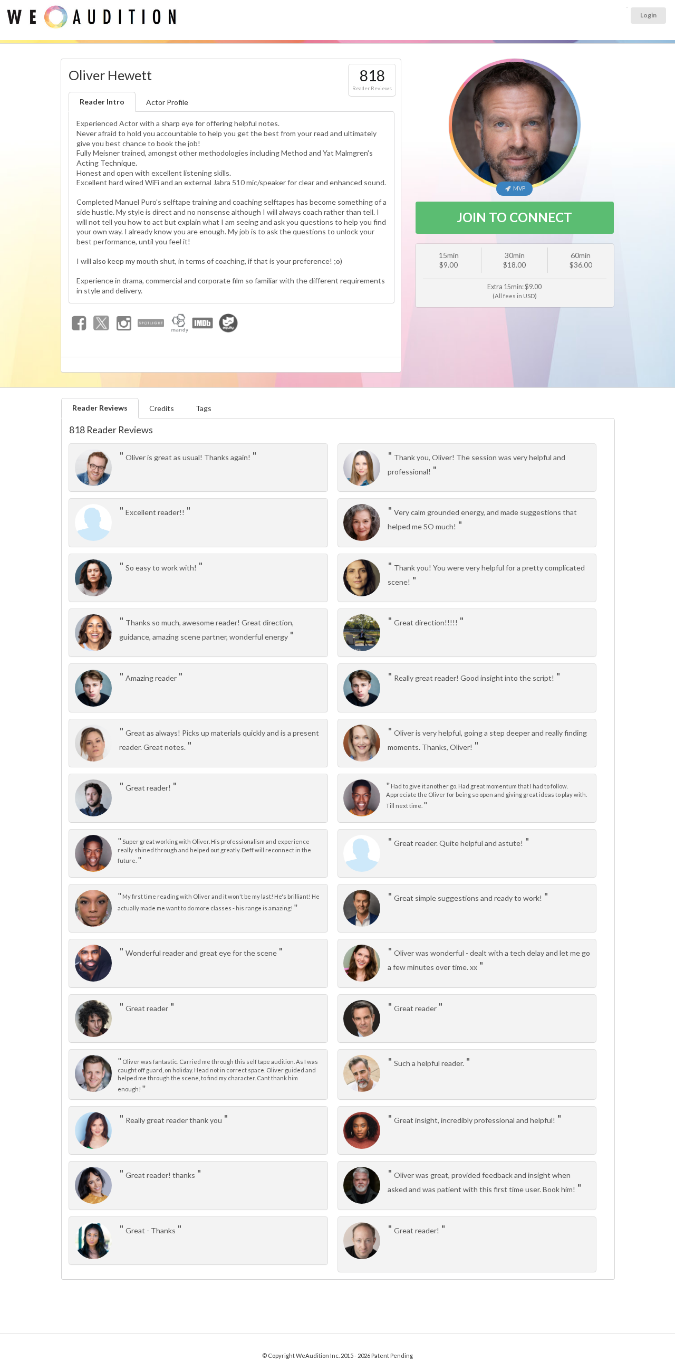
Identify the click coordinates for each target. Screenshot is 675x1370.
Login (648, 15)
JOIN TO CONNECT (514, 217)
